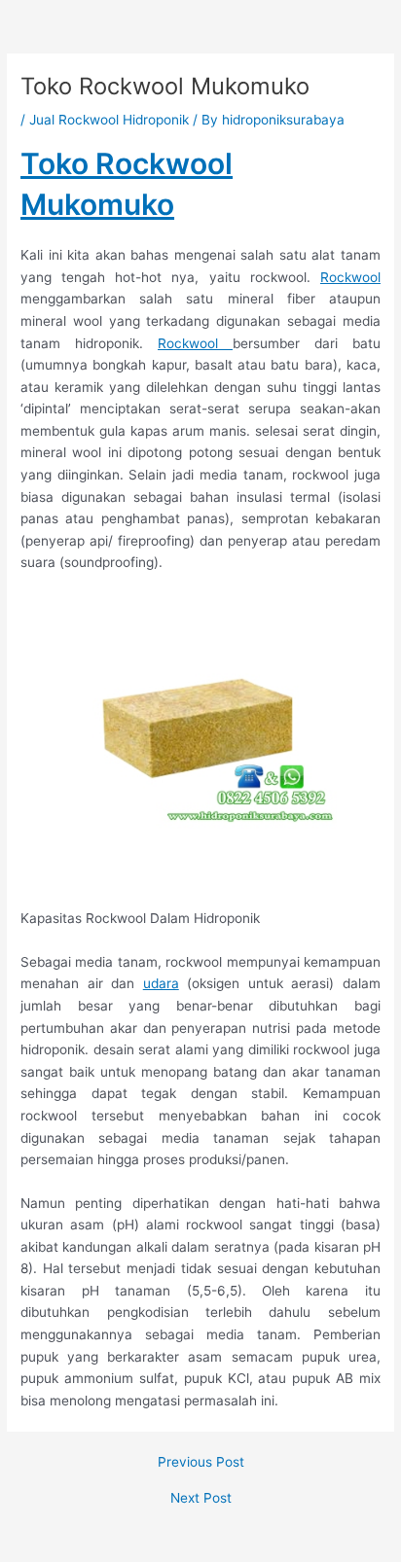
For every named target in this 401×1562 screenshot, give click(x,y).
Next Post (201, 1499)
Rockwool (350, 277)
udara (161, 983)
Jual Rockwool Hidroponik (109, 119)
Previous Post (201, 1463)
